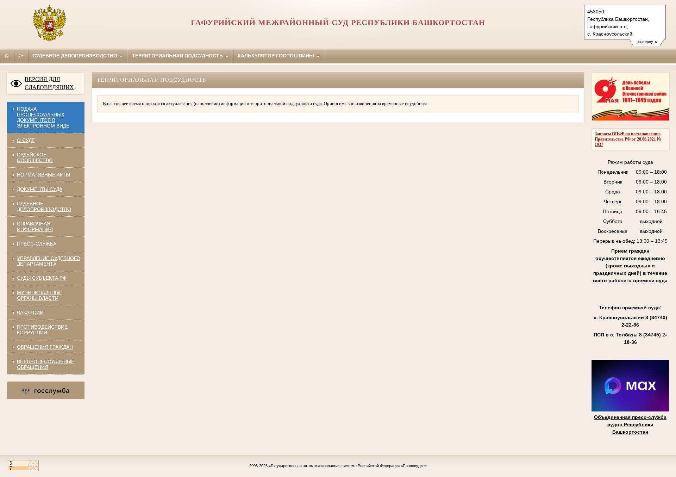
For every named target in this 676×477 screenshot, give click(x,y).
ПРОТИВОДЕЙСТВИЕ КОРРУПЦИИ (42, 329)
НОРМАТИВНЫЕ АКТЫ (43, 175)
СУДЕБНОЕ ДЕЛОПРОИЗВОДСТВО (44, 206)
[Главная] (7, 56)
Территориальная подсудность (178, 55)
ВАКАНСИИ (30, 312)
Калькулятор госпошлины (276, 55)
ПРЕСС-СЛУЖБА (36, 244)
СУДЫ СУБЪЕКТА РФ (42, 278)
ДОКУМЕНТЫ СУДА (39, 189)
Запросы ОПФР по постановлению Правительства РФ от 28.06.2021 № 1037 (628, 139)
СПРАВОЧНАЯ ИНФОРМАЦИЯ (35, 226)
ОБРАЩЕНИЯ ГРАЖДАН (45, 347)
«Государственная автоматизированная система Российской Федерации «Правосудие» (348, 466)
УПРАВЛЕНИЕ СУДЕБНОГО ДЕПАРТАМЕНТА (48, 261)
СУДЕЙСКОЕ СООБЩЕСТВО (35, 157)
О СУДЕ (26, 140)
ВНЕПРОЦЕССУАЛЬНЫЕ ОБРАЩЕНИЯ (45, 364)
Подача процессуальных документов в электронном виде (43, 117)
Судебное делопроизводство (75, 55)
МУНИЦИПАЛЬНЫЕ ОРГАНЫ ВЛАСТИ (39, 295)
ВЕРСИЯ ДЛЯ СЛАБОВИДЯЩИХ (49, 83)
